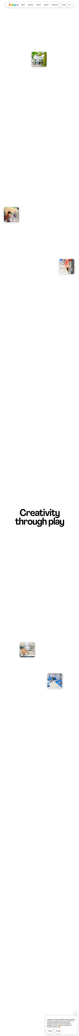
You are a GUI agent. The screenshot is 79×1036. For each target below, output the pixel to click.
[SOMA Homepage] (13, 4)
